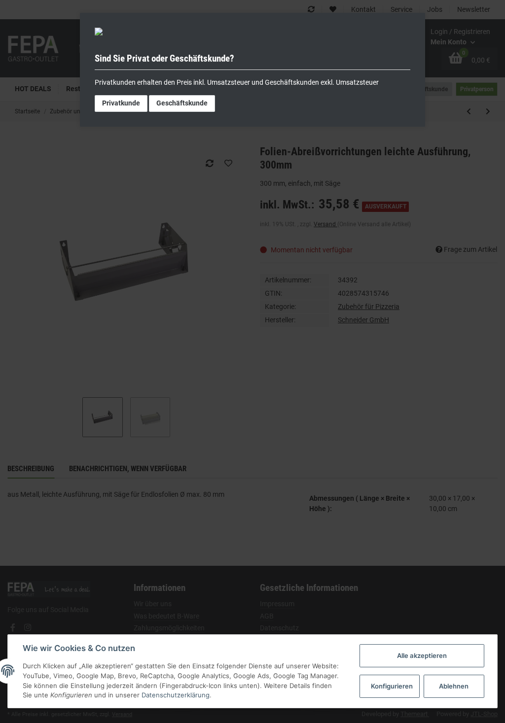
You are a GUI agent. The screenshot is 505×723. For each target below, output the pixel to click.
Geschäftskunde (182, 103)
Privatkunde (121, 103)
